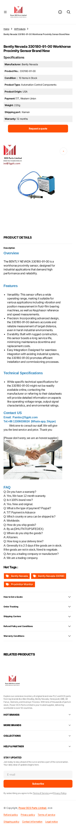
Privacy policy (28, 814)
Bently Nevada (19, 576)
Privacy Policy (59, 793)
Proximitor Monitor (22, 584)
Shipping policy (11, 821)
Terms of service (46, 814)
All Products (19, 29)
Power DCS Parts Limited (32, 807)
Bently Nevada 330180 (51, 576)
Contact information (32, 821)
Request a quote (38, 128)
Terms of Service (41, 793)
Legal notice (51, 821)
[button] (5, 12)
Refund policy (11, 814)
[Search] (68, 12)
